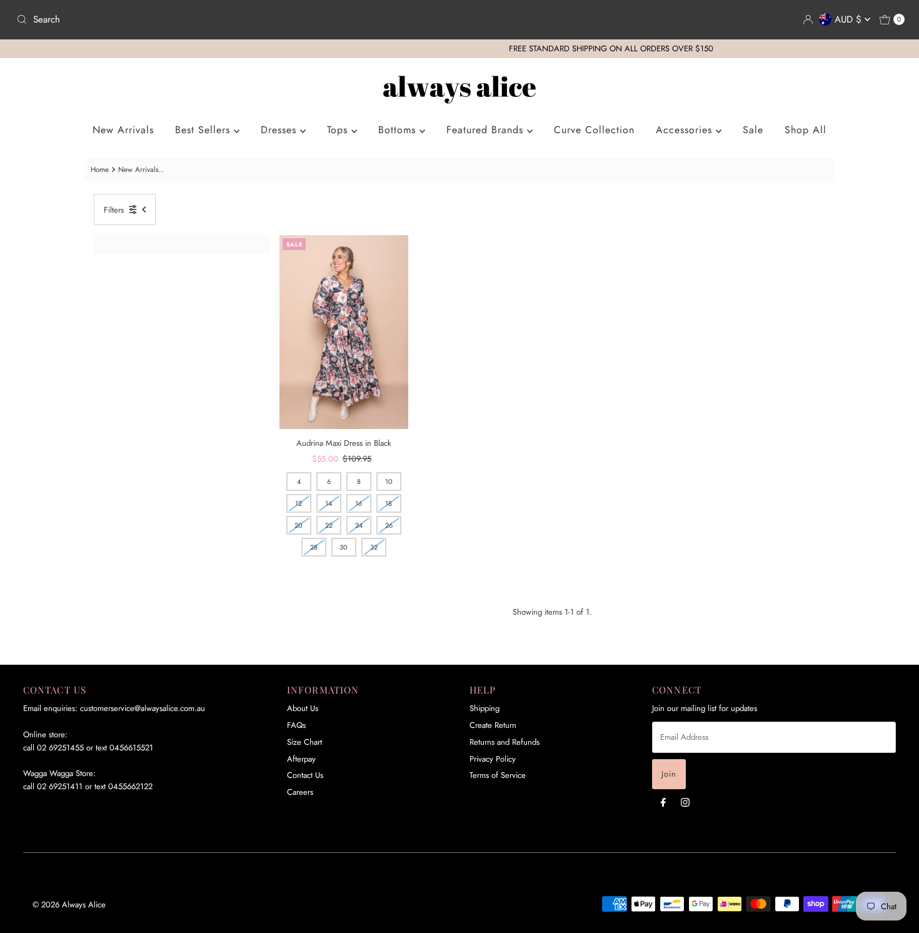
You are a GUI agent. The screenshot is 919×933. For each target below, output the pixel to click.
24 (359, 525)
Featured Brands (486, 130)
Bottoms (398, 130)
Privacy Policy (493, 759)
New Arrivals (123, 130)
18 (388, 503)
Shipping (485, 708)
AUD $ (850, 19)
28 (314, 547)
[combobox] (232, 19)
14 (328, 503)
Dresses (280, 130)
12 (298, 503)
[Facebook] (663, 802)
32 (374, 547)
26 (389, 525)
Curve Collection (594, 130)
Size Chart (304, 742)
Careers (300, 792)
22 (329, 525)
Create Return (493, 725)
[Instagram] (685, 802)
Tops (339, 130)
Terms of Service (498, 775)
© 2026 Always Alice (69, 904)
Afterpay (301, 759)
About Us (302, 708)
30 (343, 547)
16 (358, 503)
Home (100, 169)
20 (298, 525)
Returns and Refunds (505, 742)
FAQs (296, 725)
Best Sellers (204, 130)
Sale (753, 130)
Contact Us (305, 775)
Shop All (805, 130)
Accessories (686, 130)
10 (389, 482)
